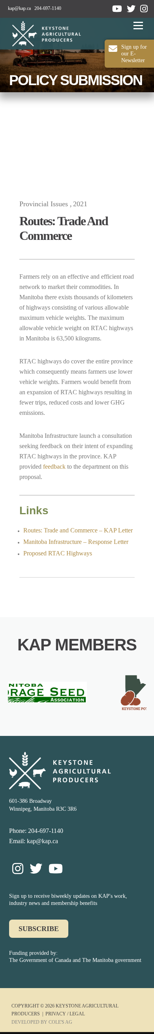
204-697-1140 (47, 8)
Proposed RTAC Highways (57, 553)
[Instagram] (144, 9)
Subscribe (39, 929)
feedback (54, 466)
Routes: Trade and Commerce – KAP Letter (78, 530)
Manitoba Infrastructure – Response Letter (75, 541)
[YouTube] (117, 9)
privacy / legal (65, 1014)
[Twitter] (131, 9)
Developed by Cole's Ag (41, 1022)
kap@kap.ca (19, 8)
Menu (136, 26)
